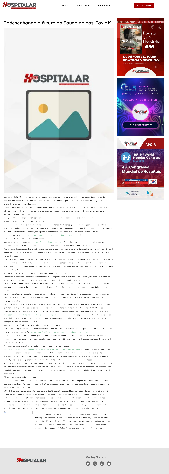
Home (65, 5)
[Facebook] (88, 463)
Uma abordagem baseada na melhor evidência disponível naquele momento (34, 315)
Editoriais (103, 5)
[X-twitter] (95, 463)
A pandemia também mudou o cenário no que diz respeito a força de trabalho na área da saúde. (42, 349)
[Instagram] (102, 463)
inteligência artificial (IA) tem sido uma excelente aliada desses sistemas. (59, 332)
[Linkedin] (109, 463)
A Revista (82, 5)
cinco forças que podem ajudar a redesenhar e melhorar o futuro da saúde (50, 235)
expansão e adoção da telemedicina (48, 242)
